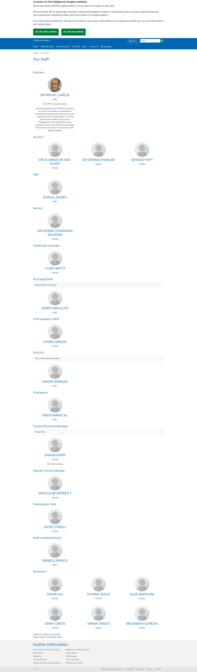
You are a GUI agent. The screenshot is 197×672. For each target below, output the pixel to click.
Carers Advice (72, 653)
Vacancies (37, 656)
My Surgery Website (116, 669)
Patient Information (74, 663)
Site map (158, 669)
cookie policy (44, 24)
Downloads (38, 653)
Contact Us (93, 46)
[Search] (162, 41)
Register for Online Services (78, 650)
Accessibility (129, 669)
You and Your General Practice (46, 650)
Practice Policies (40, 659)
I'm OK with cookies (46, 32)
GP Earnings (71, 656)
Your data (150, 669)
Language (106, 46)
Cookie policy (140, 669)
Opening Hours (47, 46)
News (84, 46)
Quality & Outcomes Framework (47, 663)
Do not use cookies (73, 32)
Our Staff (76, 46)
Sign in (35, 669)
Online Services (63, 46)
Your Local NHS (72, 659)
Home (35, 46)
